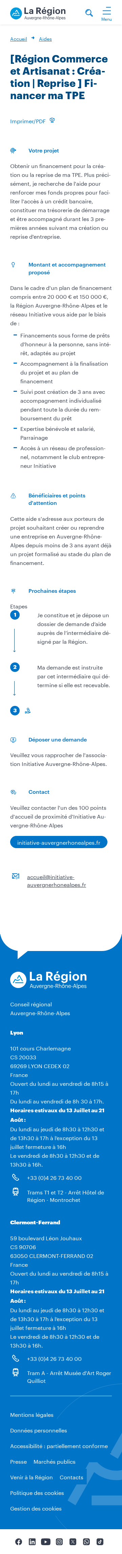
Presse (18, 1461)
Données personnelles (38, 1429)
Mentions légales (32, 1414)
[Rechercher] (89, 13)
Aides (45, 38)
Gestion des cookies (36, 1507)
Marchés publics (55, 1461)
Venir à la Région (31, 1476)
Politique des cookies (37, 1492)
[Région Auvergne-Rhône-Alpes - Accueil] (37, 12)
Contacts (71, 1476)
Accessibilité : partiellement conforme (59, 1445)
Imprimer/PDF (28, 120)
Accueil (18, 38)
